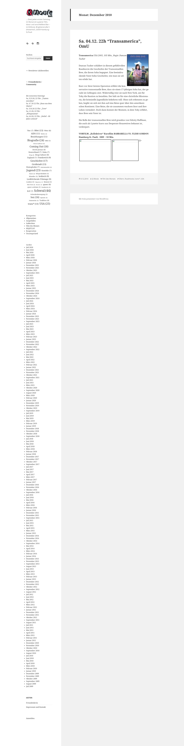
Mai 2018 (29, 444)
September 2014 (32, 543)
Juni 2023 (30, 326)
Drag (31, 155)
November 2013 (32, 561)
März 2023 (30, 334)
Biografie (35, 140)
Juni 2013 (30, 569)
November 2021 (32, 372)
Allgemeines (31, 218)
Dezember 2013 (32, 559)
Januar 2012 (31, 610)
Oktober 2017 (31, 462)
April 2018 (30, 446)
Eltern (121, 179)
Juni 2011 (30, 627)
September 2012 (32, 589)
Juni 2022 (30, 354)
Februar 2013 (31, 576)
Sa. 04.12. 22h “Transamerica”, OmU (110, 43)
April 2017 (30, 474)
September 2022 (32, 349)
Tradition (44, 200)
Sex (35, 197)
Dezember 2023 (32, 316)
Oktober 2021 (31, 375)
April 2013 (30, 571)
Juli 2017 (29, 467)
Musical (48, 182)
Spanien (43, 198)
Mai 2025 (29, 280)
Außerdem (30, 223)
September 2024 (32, 298)
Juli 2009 (29, 686)
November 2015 (32, 515)
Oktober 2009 (31, 679)
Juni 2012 (30, 597)
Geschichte (38, 160)
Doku (46, 152)
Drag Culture (42, 155)
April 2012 (30, 602)
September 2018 (32, 436)
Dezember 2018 (32, 428)
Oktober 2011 (31, 617)
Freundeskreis (32, 703)
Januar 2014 (31, 556)
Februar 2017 (31, 479)
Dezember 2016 (32, 485)
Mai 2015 (29, 525)
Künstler (33, 176)
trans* (33, 203)
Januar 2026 (31, 262)
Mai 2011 (29, 630)
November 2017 (32, 459)
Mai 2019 (29, 418)
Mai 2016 (29, 500)
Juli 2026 (29, 247)
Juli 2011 (29, 625)
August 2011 (31, 622)
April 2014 (30, 548)
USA (45, 203)
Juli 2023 (29, 324)
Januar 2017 (31, 482)
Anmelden (30, 718)
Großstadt (39, 164)
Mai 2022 (29, 357)
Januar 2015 (31, 533)
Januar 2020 (31, 400)
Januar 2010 (31, 671)
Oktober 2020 (31, 388)
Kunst (32, 174)
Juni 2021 (30, 382)
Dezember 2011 (32, 612)
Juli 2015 (29, 520)
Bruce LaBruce (39, 144)
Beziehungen (39, 136)
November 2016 (32, 487)
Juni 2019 (30, 416)
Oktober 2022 (31, 347)
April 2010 (30, 663)
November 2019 (32, 405)
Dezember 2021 (32, 370)
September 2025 (32, 273)
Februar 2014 (31, 553)
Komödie (47, 170)
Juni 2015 (30, 523)
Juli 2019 (29, 413)
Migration (39, 182)
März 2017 (30, 477)
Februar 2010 (31, 668)
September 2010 (32, 650)
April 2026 (30, 255)
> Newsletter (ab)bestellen (38, 70)
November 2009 (32, 676)
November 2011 (32, 615)
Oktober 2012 (31, 587)
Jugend (33, 170)
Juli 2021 (29, 380)
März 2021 (30, 385)
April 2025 (30, 283)
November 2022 (32, 344)
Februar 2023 (31, 337)
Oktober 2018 (31, 433)
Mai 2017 (29, 472)
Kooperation (31, 231)
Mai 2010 (29, 661)
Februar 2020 (31, 398)
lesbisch (44, 176)
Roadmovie (46, 187)
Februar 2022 (31, 365)
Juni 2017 (30, 469)
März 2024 (30, 308)
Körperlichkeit (42, 174)
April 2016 (30, 502)
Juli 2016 (29, 495)
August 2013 (31, 566)
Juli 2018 (29, 439)
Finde (48, 58)
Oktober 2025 (31, 270)
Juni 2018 (30, 441)
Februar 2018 (31, 451)
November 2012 (32, 584)
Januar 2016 (31, 510)
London (30, 182)
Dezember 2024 (32, 291)
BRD (48, 141)
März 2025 (30, 285)
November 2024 (32, 293)
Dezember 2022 (32, 342)
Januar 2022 (31, 367)
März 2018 (30, 449)
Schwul (42, 190)
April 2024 (30, 306)
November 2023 (32, 319)
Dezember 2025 (32, 265)
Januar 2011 (31, 640)
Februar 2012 (31, 607)
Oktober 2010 (31, 648)
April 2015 (30, 528)
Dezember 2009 (32, 673)
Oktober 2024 (31, 296)
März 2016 (30, 505)
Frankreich (44, 157)
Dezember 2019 (32, 403)
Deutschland (35, 152)
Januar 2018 (31, 454)
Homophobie (33, 167)
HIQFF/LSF (30, 228)
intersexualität (46, 167)
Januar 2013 (31, 579)
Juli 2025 (29, 275)
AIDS (35, 133)
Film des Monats (32, 226)
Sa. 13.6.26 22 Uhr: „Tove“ (36, 108)
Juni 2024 (30, 303)
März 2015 (30, 530)
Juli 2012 (29, 594)
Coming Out (39, 146)
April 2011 (30, 633)
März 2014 (30, 551)
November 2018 (32, 431)
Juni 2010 (30, 658)
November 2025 (32, 268)
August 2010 (31, 653)
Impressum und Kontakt (36, 707)
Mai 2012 (29, 599)
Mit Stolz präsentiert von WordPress (93, 199)
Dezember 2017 (32, 456)
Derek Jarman (38, 150)
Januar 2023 (31, 339)
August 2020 (31, 393)
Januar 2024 (31, 314)
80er (38, 130)
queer (47, 184)
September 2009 (32, 681)
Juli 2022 (29, 352)
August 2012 (31, 592)
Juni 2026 (30, 250)
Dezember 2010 (32, 643)
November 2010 (32, 645)
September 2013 (32, 564)
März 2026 (30, 257)
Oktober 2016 (31, 490)
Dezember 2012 (32, 582)
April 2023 (30, 331)
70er (30, 130)
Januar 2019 (31, 426)
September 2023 (32, 321)
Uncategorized (32, 233)
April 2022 (30, 359)
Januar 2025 (31, 288)
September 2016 (32, 492)
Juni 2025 (30, 278)
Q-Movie (95, 179)
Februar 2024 (31, 311)
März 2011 (30, 635)
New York (31, 185)
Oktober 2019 (31, 408)
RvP (30, 191)
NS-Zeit (39, 184)
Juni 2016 (30, 497)
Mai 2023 (29, 329)
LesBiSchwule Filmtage (39, 179)
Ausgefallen (31, 221)
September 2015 (32, 518)
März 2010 (30, 666)
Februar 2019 (31, 423)
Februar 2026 (31, 260)
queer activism (34, 187)
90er (47, 130)
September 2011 (32, 620)
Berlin (44, 134)
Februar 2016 (31, 508)
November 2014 (32, 538)
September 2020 (32, 390)
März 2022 (30, 362)
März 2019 (30, 421)
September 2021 (32, 377)
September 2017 (32, 464)
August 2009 (31, 684)
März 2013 (30, 574)
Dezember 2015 (32, 513)
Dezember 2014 (32, 536)
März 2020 (30, 395)
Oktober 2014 (31, 541)
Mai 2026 (29, 252)
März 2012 (30, 604)
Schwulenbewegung (38, 194)
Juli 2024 (29, 301)
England (32, 157)
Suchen (29, 55)
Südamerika (34, 200)
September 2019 (32, 411)
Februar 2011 (31, 638)
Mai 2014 (29, 546)
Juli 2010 (29, 656)
